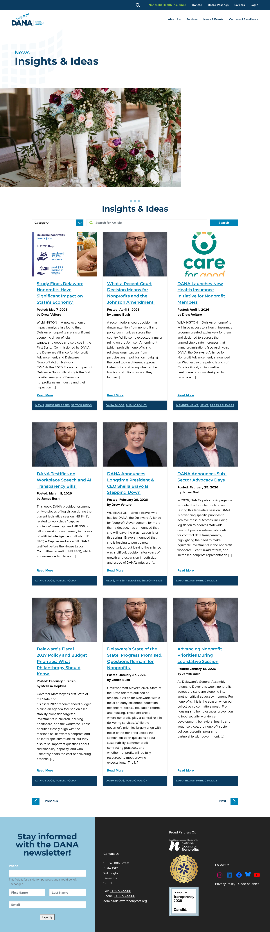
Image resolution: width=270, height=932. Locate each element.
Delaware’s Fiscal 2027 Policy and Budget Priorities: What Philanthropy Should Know (62, 661)
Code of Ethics (248, 883)
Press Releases (57, 405)
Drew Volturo (51, 314)
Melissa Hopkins (53, 685)
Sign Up (47, 917)
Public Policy (136, 405)
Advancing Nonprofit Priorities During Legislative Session (199, 655)
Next (222, 800)
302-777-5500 (120, 890)
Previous (51, 800)
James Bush (121, 314)
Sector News (81, 405)
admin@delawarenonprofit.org (125, 900)
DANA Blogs (115, 405)
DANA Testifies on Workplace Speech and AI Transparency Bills (64, 480)
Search (224, 222)
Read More (45, 395)
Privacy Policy (225, 883)
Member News (187, 405)
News (39, 405)
